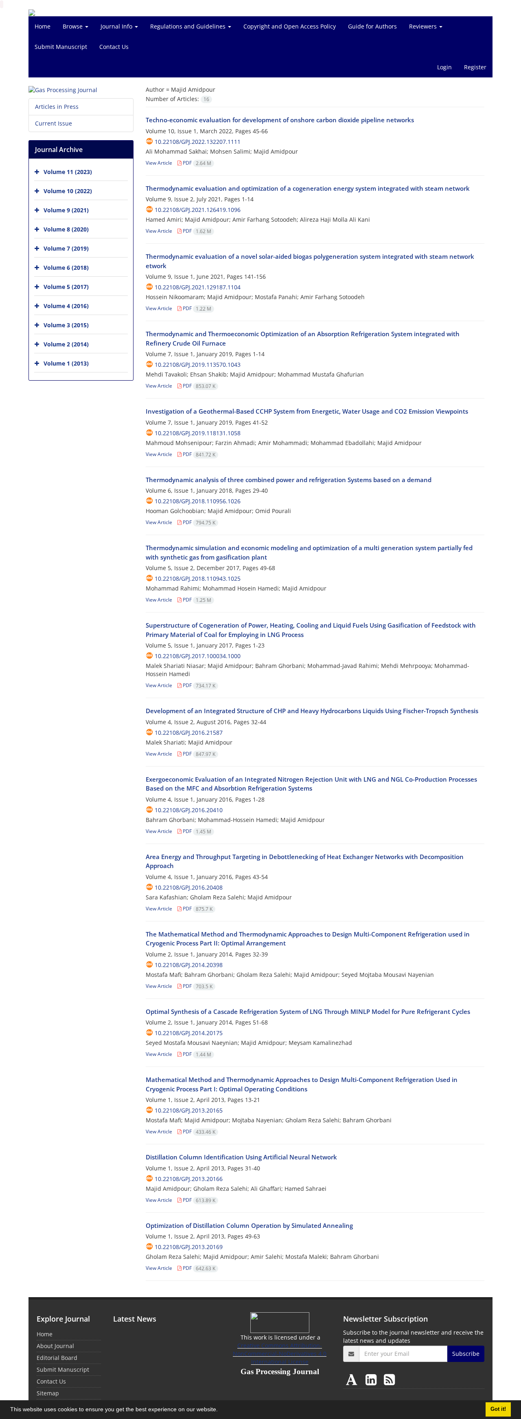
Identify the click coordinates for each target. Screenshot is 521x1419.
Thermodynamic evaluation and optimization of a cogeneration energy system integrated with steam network (308, 188)
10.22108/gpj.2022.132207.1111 (198, 141)
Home (42, 26)
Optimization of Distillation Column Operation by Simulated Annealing (249, 1225)
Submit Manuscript (61, 47)
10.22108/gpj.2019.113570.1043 (198, 364)
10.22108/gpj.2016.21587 (189, 732)
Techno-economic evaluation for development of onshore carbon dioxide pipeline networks (280, 120)
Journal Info (117, 26)
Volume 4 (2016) (66, 306)
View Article (159, 162)
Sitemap (48, 1393)
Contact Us (114, 47)
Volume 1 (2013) (66, 363)
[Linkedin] (372, 1379)
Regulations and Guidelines (188, 26)
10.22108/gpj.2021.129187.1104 (198, 287)
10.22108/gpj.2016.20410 (189, 810)
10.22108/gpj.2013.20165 (189, 1110)
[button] (220, 1410)
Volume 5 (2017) (66, 287)
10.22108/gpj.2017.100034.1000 (198, 656)
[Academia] (353, 1379)
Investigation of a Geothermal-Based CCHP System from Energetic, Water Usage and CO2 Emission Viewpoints (307, 411)
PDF (196, 162)
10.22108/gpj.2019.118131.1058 (198, 433)
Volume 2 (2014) (66, 344)
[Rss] (389, 1379)
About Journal (55, 1346)
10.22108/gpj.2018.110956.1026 (198, 501)
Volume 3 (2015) (66, 325)
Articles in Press (57, 106)
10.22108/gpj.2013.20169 (189, 1247)
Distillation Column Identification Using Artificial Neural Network (241, 1157)
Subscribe (465, 1353)
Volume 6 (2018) (66, 267)
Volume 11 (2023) (68, 172)
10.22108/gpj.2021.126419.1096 (198, 210)
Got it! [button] (498, 1409)
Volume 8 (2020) (66, 229)
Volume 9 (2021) (66, 210)
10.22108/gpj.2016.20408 (189, 887)
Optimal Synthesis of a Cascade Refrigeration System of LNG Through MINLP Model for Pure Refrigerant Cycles (308, 1011)
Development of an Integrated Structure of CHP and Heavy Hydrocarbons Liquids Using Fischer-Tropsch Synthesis (312, 711)
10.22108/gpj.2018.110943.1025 (198, 578)
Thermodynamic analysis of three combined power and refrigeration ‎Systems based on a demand (288, 480)
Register (475, 67)
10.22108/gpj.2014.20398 (189, 965)
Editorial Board (57, 1358)
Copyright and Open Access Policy (289, 26)
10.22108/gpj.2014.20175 (189, 1033)
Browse (73, 26)
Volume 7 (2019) (66, 248)
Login (444, 67)
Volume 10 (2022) (68, 191)
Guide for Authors (372, 26)
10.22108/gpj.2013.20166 (189, 1179)
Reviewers (423, 26)
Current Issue (53, 123)
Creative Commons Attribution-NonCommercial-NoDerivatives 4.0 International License (279, 1354)
